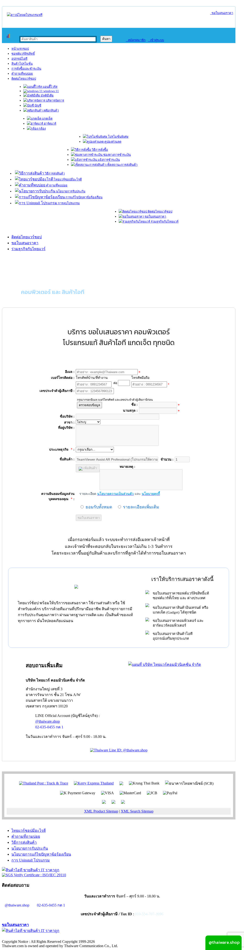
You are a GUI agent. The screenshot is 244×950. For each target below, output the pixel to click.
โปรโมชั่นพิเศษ (117, 136)
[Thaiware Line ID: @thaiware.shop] (118, 750)
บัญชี (37, 105)
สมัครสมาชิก (136, 40)
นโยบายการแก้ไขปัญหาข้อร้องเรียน (41, 854)
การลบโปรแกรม (68, 203)
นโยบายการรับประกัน (70, 191)
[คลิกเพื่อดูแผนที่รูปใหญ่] (164, 665)
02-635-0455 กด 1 (49, 727)
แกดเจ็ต (46, 118)
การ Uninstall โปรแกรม (30, 860)
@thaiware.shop (47, 721)
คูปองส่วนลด (112, 141)
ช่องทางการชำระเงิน (116, 154)
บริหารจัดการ (54, 100)
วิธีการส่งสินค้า (54, 173)
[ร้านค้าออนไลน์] (24, 15)
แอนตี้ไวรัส (49, 86)
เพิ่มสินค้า (89, 468)
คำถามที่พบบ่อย (22, 73)
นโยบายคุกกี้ (98, 937)
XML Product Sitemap (101, 811)
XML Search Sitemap (137, 811)
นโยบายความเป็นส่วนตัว (63, 937)
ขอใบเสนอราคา (221, 13)
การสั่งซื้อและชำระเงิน (26, 68)
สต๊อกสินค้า (51, 110)
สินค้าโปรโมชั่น (22, 63)
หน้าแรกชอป (20, 48)
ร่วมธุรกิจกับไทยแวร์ (164, 221)
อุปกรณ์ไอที (19, 58)
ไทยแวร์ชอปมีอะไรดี (67, 179)
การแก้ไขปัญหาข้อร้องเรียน (83, 197)
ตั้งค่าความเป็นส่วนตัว (20, 937)
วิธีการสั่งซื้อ (99, 149)
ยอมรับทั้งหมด (99, 507)
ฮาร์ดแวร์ (49, 123)
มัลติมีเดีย (47, 95)
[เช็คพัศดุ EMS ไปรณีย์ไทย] (43, 783)
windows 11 (51, 91)
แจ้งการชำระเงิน (108, 159)
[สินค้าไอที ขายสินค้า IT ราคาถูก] (30, 870)
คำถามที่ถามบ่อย (25, 836)
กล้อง (42, 128)
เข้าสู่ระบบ (156, 40)
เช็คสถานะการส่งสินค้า (121, 164)
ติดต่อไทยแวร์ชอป (23, 78)
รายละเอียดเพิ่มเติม (141, 507)
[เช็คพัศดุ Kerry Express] (94, 783)
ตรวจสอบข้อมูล (89, 405)
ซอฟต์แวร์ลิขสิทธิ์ (23, 53)
